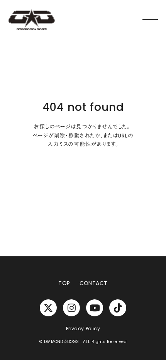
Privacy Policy (83, 329)
